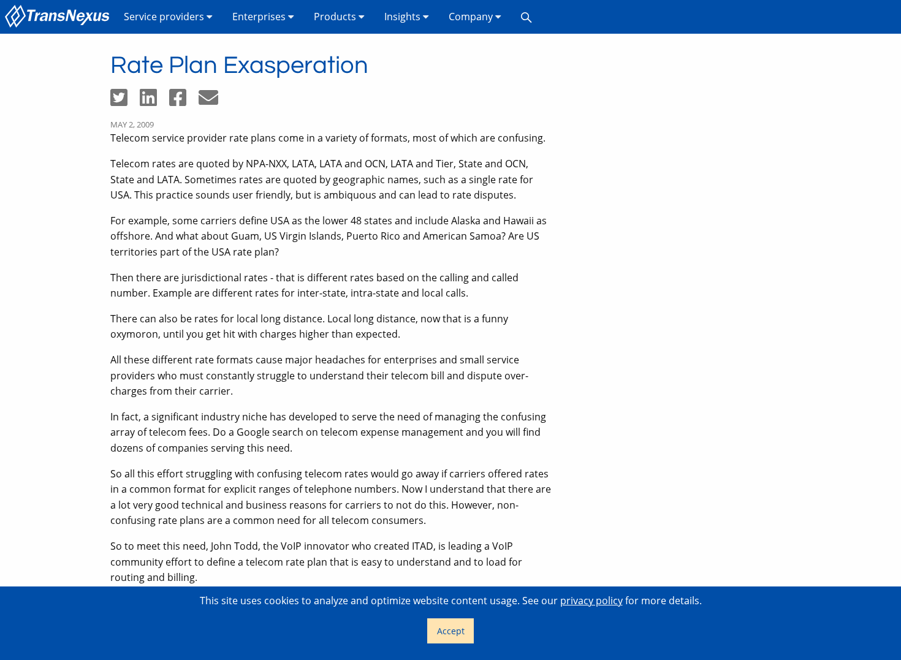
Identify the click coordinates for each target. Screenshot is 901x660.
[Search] (526, 17)
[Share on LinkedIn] (154, 101)
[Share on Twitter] (125, 101)
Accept (451, 631)
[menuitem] (59, 17)
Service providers (165, 16)
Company (472, 16)
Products (336, 16)
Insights (403, 16)
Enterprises (260, 16)
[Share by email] (213, 101)
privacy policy (591, 600)
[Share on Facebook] (184, 101)
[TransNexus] (59, 17)
